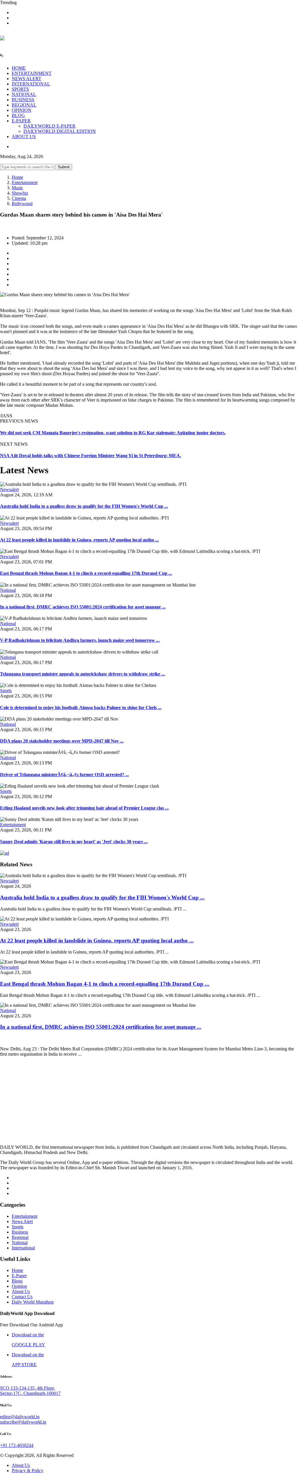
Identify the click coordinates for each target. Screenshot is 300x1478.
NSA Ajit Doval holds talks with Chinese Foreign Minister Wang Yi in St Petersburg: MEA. (90, 455)
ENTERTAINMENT (32, 73)
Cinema (19, 198)
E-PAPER (21, 120)
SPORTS (20, 89)
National (8, 590)
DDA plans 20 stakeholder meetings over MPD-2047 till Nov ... (62, 740)
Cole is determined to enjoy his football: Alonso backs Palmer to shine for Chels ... (80, 707)
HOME (19, 68)
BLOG (18, 115)
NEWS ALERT (26, 78)
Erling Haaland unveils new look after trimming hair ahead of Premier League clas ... (84, 807)
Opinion (19, 1286)
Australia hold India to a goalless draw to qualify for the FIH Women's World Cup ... (84, 506)
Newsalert (9, 489)
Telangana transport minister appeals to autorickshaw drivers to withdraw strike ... (82, 673)
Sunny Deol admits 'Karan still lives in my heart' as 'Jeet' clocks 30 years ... (74, 841)
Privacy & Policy (27, 1470)
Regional (20, 1237)
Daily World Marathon (33, 1301)
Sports (6, 690)
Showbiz (20, 193)
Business (20, 1232)
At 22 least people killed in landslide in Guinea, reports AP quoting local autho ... (79, 539)
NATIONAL (24, 94)
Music (17, 187)
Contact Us (22, 1296)
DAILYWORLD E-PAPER (49, 126)
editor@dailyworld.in (20, 1416)
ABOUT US (24, 136)
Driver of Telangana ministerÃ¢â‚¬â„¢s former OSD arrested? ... (64, 774)
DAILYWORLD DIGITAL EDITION (59, 131)
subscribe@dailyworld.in (23, 1421)
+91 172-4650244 (16, 1445)
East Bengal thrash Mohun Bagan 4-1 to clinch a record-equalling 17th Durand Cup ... (86, 573)
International (23, 1247)
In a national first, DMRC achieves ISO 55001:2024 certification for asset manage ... (83, 606)
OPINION (21, 110)
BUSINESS (23, 99)
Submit (64, 167)
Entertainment (25, 182)
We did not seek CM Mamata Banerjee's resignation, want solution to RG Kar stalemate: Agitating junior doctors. (113, 432)
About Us (21, 1291)
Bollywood (22, 203)
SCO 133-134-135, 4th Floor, (27, 1388)
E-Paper (19, 1275)
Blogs (17, 1280)
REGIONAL (24, 104)
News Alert (22, 1221)
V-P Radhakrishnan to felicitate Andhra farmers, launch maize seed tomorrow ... (80, 640)
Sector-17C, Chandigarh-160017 (30, 1393)
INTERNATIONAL (31, 83)
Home (17, 177)
